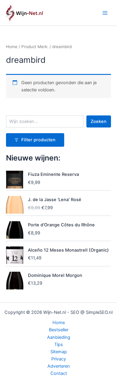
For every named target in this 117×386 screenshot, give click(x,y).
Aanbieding (58, 337)
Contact (58, 373)
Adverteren (58, 366)
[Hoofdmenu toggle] (105, 13)
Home (11, 46)
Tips (58, 344)
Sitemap (58, 351)
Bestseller (58, 329)
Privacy (58, 359)
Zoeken (98, 121)
